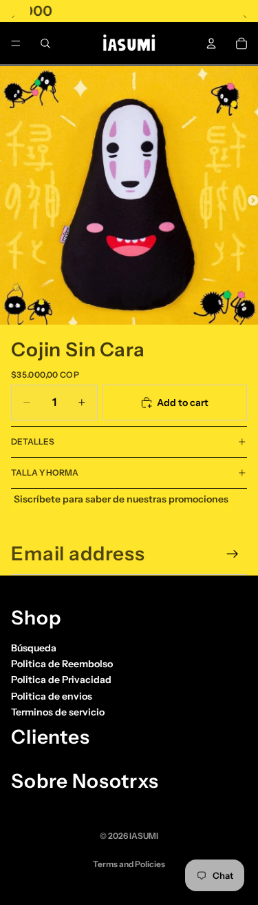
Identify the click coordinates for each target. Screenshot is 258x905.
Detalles (32, 441)
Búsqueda (33, 647)
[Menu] (16, 43)
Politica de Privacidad (61, 679)
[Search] (45, 43)
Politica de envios (51, 696)
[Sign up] (232, 554)
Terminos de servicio (58, 712)
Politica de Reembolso (62, 664)
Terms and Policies (129, 864)
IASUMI (143, 836)
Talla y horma (44, 472)
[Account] (211, 43)
